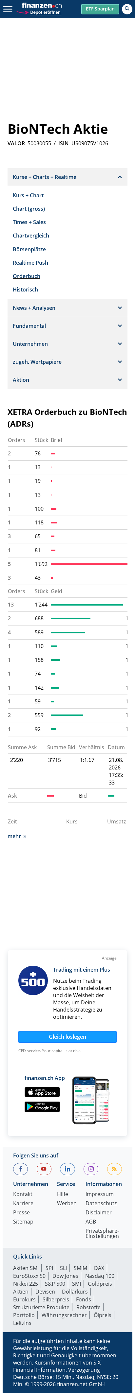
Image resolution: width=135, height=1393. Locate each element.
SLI (63, 1268)
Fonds (83, 1299)
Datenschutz (101, 1204)
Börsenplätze (29, 249)
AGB (91, 1222)
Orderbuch (26, 276)
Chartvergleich (31, 235)
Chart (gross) (29, 208)
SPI (49, 1268)
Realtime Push (30, 262)
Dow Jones (65, 1275)
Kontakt (22, 1194)
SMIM (80, 1268)
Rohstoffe (88, 1307)
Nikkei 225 (25, 1283)
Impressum (100, 1194)
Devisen (45, 1291)
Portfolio (24, 1315)
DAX (99, 1268)
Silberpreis (56, 1299)
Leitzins (22, 1323)
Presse (21, 1213)
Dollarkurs (75, 1291)
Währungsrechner (64, 1315)
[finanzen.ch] (42, 5)
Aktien (21, 1291)
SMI (76, 1283)
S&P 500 (55, 1283)
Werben (67, 1204)
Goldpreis (100, 1283)
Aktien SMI (26, 1268)
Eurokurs (24, 1299)
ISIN (63, 143)
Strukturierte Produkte (41, 1307)
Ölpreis (102, 1315)
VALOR (16, 143)
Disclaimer (99, 1213)
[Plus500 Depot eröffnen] (39, 11)
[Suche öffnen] (127, 9)
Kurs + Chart (28, 195)
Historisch (25, 289)
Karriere (23, 1204)
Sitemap (23, 1222)
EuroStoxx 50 (29, 1275)
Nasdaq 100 (99, 1275)
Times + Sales (29, 222)
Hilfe (62, 1194)
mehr (14, 836)
